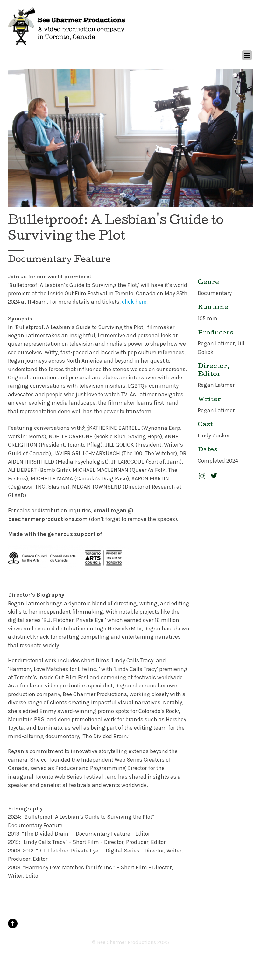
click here (134, 301)
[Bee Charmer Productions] (67, 42)
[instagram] (202, 475)
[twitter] (213, 475)
